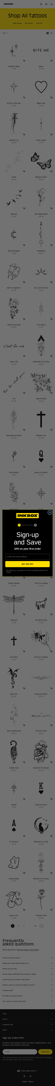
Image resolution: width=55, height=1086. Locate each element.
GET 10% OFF (27, 564)
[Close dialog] (50, 512)
